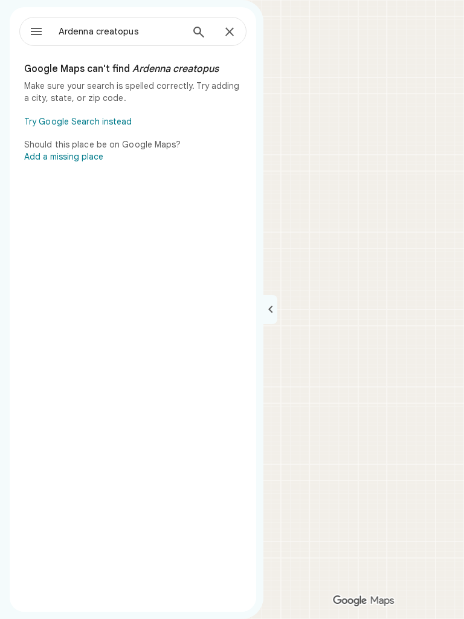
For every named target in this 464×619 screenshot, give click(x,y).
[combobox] (120, 31)
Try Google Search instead (78, 121)
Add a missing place (63, 156)
